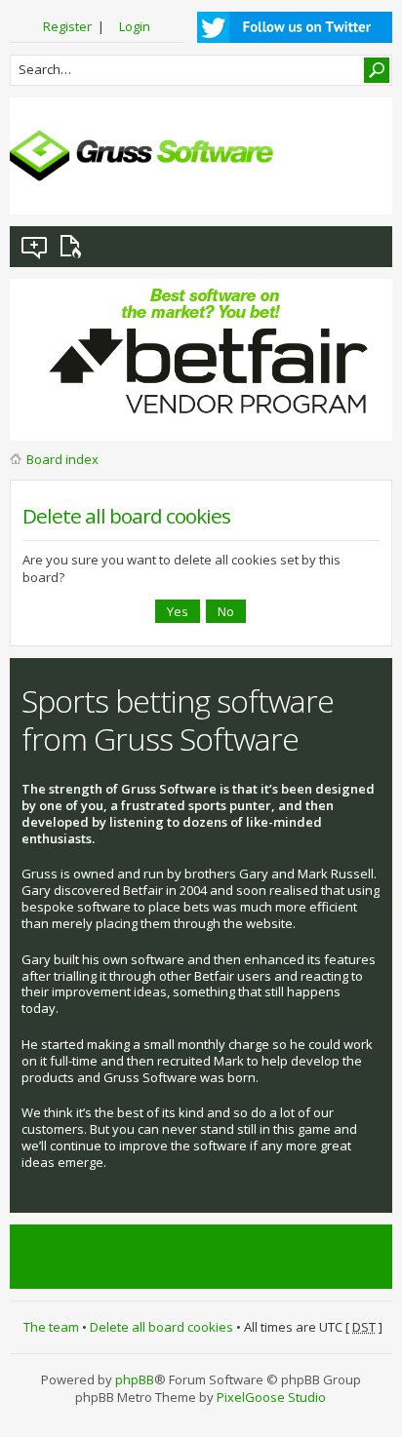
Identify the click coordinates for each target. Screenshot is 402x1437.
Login (134, 26)
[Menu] (362, 184)
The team (51, 1327)
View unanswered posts (35, 246)
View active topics (74, 246)
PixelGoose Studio (271, 1397)
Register (67, 26)
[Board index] (141, 156)
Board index (62, 459)
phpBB (134, 1379)
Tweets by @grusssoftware (102, 1256)
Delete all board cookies (161, 1327)
